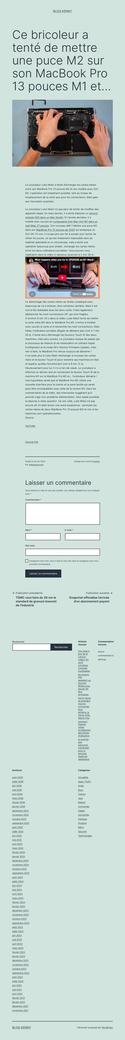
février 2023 (18, 952)
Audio (81, 785)
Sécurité (82, 831)
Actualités (83, 777)
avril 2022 (17, 994)
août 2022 (17, 977)
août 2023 (17, 927)
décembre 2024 (20, 860)
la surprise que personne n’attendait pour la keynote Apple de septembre (83, 749)
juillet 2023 (17, 931)
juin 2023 (17, 935)
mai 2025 (17, 840)
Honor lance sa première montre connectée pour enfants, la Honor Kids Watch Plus (84, 708)
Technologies (85, 835)
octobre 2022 (19, 969)
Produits (96, 461)
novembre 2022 (20, 964)
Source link (31, 442)
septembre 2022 (20, 973)
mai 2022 (17, 989)
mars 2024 (17, 898)
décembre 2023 (20, 910)
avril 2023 (17, 944)
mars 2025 (17, 848)
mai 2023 (17, 939)
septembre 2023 (20, 923)
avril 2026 (17, 794)
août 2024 (17, 877)
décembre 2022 (20, 960)
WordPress (107, 1027)
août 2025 (17, 827)
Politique (82, 819)
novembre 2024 (20, 865)
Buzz (80, 790)
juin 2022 (17, 985)
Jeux (80, 798)
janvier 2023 (18, 956)
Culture (82, 794)
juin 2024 (17, 885)
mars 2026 (17, 798)
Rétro (81, 827)
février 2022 (18, 998)
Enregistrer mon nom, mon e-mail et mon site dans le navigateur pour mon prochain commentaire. (63, 562)
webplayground (36, 464)
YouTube (30, 425)
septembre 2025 (20, 823)
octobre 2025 (19, 819)
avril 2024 (17, 894)
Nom (28, 530)
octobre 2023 (19, 919)
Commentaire (33, 499)
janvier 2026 (18, 806)
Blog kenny (62, 11)
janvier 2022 (18, 1002)
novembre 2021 (20, 1010)
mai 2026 (17, 790)
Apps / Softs (84, 781)
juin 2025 (17, 835)
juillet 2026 (17, 781)
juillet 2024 (18, 881)
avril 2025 (17, 844)
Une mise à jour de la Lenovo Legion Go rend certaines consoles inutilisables (84, 661)
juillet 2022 (17, 981)
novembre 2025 (20, 815)
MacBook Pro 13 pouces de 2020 (55, 229)
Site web (30, 545)
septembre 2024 (20, 873)
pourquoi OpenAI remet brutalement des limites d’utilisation (84, 728)
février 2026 (18, 802)
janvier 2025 (18, 856)
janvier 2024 (18, 906)
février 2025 (18, 852)
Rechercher (18, 641)
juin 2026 (17, 785)
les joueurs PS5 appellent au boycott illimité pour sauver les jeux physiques (84, 684)
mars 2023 (17, 948)
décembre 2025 (20, 811)
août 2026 (17, 777)
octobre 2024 (19, 869)
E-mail (69, 530)
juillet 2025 (17, 831)
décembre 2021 (20, 1006)
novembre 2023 (20, 914)
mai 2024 (17, 889)
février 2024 (18, 902)
